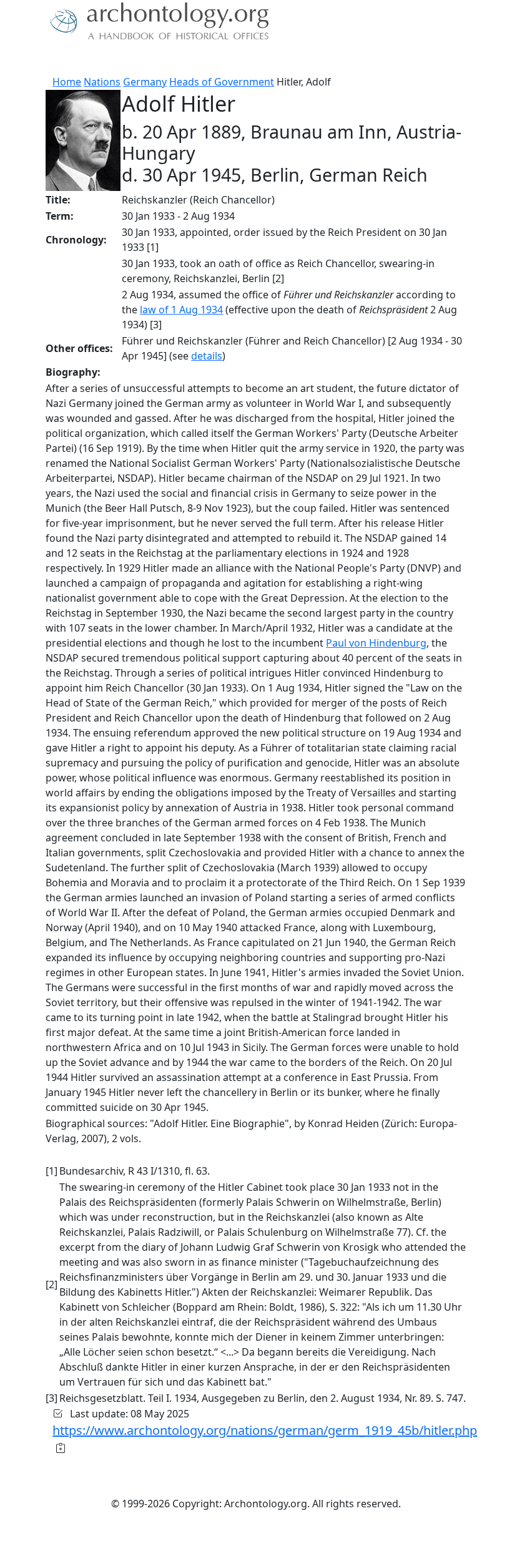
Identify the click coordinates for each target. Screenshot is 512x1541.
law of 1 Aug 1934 (181, 309)
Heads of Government (221, 82)
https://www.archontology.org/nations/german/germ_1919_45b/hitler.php (264, 1430)
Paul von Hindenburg (376, 643)
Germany (145, 82)
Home (66, 82)
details (206, 356)
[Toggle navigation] (24, 59)
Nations (102, 82)
